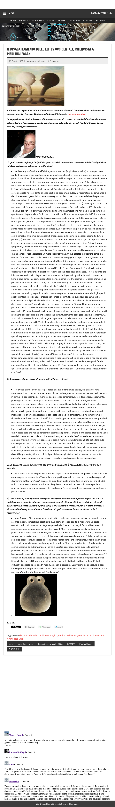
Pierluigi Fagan (86, 644)
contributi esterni (26, 644)
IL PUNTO (51, 20)
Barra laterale (99, 13)
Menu (11, 13)
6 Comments (53, 61)
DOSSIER (62, 20)
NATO (10, 638)
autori (11, 644)
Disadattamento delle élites (50, 644)
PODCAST (87, 20)
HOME (13, 20)
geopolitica (82, 635)
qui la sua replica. (77, 114)
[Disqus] (57, 693)
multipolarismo (96, 635)
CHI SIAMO (100, 20)
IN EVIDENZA (38, 20)
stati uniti (18, 638)
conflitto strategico (47, 635)
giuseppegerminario (35, 61)
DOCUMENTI (75, 20)
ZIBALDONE (24, 20)
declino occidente (67, 635)
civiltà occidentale (28, 635)
